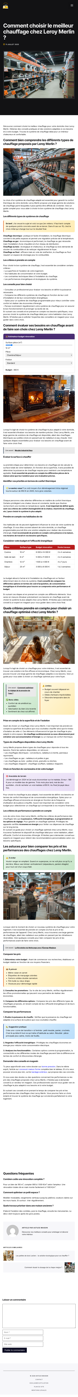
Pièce (8, 352)
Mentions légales (39, 1390)
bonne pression (48, 1066)
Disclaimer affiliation (39, 1383)
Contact (39, 1379)
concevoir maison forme (29, 1069)
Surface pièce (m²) (14, 342)
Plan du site (39, 1386)
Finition (9, 360)
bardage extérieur (39, 1072)
